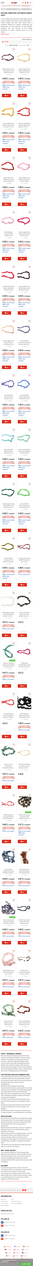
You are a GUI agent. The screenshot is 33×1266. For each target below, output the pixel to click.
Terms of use (4, 1203)
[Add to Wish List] (13, 49)
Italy (9, 1256)
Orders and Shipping (16, 1203)
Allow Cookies (25, 1264)
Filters (6, 41)
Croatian (26, 1249)
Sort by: (6, 45)
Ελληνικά (18, 1246)
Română (27, 1246)
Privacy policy (4, 1201)
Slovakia (25, 1256)
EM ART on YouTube (9, 1225)
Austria (18, 1249)
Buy (8, 95)
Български (9, 1246)
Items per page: (22, 45)
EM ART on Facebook (9, 1222)
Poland (16, 1256)
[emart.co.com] (11, 3)
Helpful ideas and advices (7, 1214)
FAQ (12, 1199)
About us (3, 1199)
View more (5, 34)
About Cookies (5, 1205)
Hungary (17, 1252)
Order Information (16, 1201)
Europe (26, 1252)
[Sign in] (25, 3)
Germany (9, 1249)
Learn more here (12, 1261)
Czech (9, 1252)
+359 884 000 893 (25, 5)
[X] (1, 1260)
